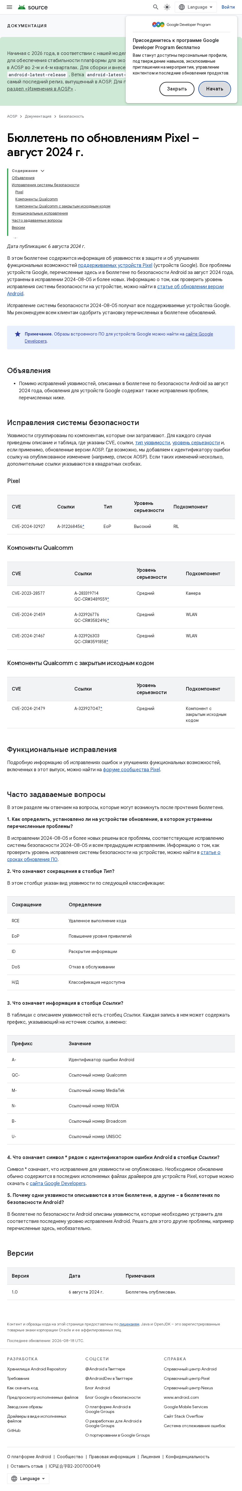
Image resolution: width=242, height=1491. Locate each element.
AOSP (12, 116)
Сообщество (70, 1456)
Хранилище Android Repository (36, 1369)
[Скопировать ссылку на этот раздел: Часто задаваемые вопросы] (111, 795)
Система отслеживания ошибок (194, 1425)
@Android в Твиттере (105, 1369)
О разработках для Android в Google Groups (113, 1423)
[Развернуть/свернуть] (42, 170)
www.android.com (181, 1397)
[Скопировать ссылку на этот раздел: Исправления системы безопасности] (145, 423)
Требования (18, 1378)
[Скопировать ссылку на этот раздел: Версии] (39, 1253)
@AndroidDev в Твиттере (109, 1378)
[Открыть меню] (9, 7)
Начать (214, 89)
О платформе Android (29, 1456)
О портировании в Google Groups (117, 1435)
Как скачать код (22, 1387)
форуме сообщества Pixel (131, 770)
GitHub (13, 1430)
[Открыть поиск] (155, 7)
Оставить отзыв (27, 1466)
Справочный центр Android (190, 1369)
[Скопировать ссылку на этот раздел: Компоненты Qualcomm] (79, 548)
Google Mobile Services (186, 1406)
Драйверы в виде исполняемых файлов (36, 1419)
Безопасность (71, 116)
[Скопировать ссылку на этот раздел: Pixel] (26, 481)
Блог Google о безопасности (112, 1397)
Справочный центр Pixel (187, 1378)
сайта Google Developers (58, 1184)
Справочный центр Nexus (188, 1387)
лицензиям (129, 1324)
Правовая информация (112, 1456)
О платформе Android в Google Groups (107, 1409)
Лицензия (150, 1456)
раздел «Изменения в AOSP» (40, 89)
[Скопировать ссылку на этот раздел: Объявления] (57, 371)
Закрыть (177, 89)
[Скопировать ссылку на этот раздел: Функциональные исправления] (123, 750)
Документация (27, 25)
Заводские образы (24, 1406)
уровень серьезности (196, 443)
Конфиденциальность (187, 1456)
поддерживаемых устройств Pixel (115, 265)
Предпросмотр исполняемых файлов (42, 1397)
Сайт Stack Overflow (183, 1416)
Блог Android (97, 1387)
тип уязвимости (152, 443)
